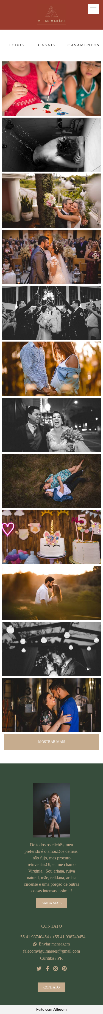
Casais (46, 45)
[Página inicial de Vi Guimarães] (51, 14)
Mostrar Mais (51, 742)
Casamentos (84, 45)
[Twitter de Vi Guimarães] (39, 969)
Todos (16, 45)
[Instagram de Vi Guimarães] (55, 969)
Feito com (51, 1009)
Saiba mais (52, 903)
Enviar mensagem (54, 944)
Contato (51, 987)
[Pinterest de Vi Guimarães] (64, 969)
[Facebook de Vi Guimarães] (47, 969)
